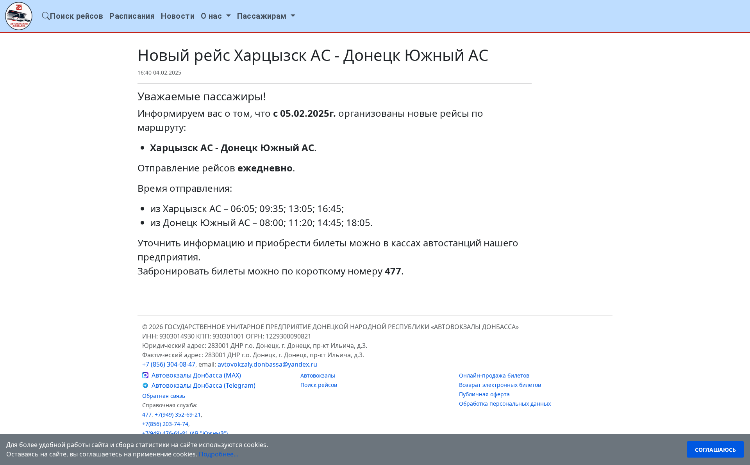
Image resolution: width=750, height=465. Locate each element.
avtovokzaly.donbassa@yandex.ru (267, 364)
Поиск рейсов (318, 384)
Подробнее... (218, 454)
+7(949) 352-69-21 (178, 414)
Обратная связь (163, 395)
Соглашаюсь (715, 449)
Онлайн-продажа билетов (494, 375)
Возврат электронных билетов (500, 384)
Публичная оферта (484, 394)
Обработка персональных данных (505, 403)
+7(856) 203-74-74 (165, 424)
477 (147, 414)
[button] (216, 16)
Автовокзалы (317, 375)
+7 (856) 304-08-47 (168, 364)
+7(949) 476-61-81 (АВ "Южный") (185, 433)
